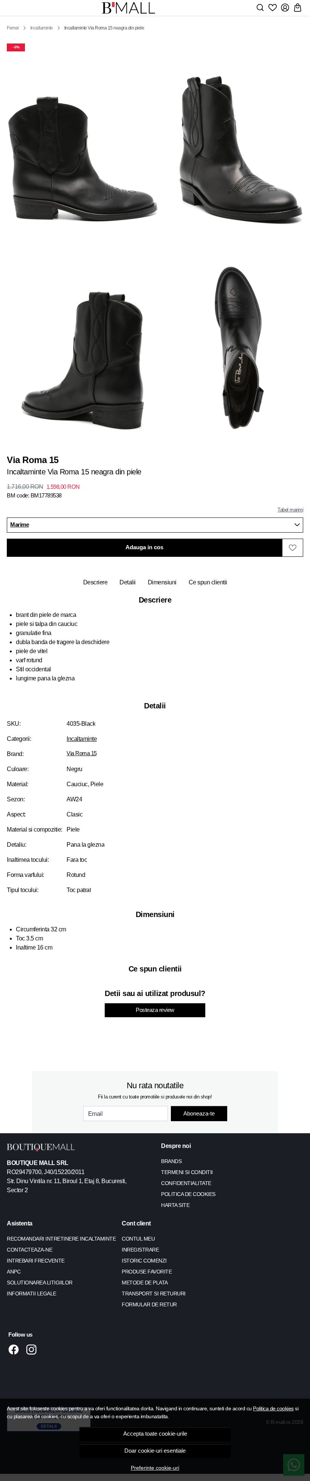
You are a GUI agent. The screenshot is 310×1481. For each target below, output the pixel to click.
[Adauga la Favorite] (292, 548)
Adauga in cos (144, 547)
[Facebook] (15, 1349)
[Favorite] (272, 7)
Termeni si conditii (187, 1172)
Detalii (127, 582)
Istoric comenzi (144, 1261)
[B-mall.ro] (128, 7)
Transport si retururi (154, 1293)
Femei (13, 28)
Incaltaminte (41, 28)
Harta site (175, 1205)
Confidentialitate (186, 1183)
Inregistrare (140, 1250)
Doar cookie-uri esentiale (155, 1451)
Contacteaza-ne (29, 1250)
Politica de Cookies (188, 1194)
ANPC (13, 1272)
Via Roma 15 (82, 753)
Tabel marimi (290, 510)
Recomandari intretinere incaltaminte (61, 1239)
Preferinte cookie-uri (155, 1468)
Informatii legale (31, 1293)
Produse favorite (147, 1272)
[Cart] (297, 7)
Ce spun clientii (208, 582)
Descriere (95, 582)
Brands (171, 1161)
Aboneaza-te (199, 1113)
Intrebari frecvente (36, 1261)
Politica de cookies (273, 1408)
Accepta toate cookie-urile (155, 1434)
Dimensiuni (162, 582)
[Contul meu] (285, 7)
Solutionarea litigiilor (40, 1283)
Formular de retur (149, 1304)
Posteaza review (155, 1010)
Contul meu (138, 1239)
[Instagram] (33, 1349)
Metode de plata (145, 1283)
